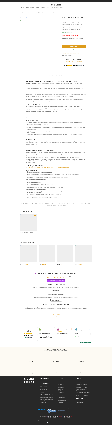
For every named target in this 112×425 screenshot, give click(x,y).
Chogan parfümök (61, 402)
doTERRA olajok (40, 203)
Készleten (43, 7)
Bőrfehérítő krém (61, 390)
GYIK (57, 420)
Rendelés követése (66, 420)
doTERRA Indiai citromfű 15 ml (63, 263)
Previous (27, 17)
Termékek (22, 7)
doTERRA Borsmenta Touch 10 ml (81, 263)
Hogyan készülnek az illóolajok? (81, 387)
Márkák (37, 7)
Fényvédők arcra (61, 387)
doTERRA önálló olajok (37, 12)
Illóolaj (60, 203)
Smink (31, 361)
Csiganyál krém (60, 389)
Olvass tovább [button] (41, 339)
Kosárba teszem (73, 46)
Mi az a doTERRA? (79, 394)
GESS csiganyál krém (43, 389)
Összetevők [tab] (54, 75)
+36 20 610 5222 (56, 314)
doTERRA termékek (43, 386)
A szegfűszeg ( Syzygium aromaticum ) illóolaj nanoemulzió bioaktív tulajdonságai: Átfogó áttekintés (48, 167)
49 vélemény (26, 335)
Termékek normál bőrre (62, 400)
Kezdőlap (22, 12)
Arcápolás (56, 361)
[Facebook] (25, 382)
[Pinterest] (33, 382)
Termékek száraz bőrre (62, 395)
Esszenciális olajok (28, 12)
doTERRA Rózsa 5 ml (43, 402)
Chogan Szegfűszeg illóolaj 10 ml (26, 232)
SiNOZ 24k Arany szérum (44, 391)
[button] (73, 65)
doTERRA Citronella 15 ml (25, 263)
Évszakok (87, 203)
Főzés (90, 203)
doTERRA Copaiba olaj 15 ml (44, 263)
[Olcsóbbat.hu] (61, 411)
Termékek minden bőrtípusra (63, 394)
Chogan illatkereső (61, 403)
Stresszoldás (56, 205)
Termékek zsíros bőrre (62, 397)
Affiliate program (79, 404)
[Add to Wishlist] (36, 232)
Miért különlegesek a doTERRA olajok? (82, 395)
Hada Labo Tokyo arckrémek (63, 385)
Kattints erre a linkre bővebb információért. (56, 277)
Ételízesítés (83, 203)
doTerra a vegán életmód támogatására (83, 392)
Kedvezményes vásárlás (44, 381)
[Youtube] (27, 382)
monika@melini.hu (57, 315)
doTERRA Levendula (43, 392)
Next (54, 17)
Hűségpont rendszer (79, 402)
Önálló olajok (68, 203)
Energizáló (79, 203)
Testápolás (81, 361)
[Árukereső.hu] (41, 410)
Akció (48, 7)
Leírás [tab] (49, 75)
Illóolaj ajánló (78, 400)
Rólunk (61, 7)
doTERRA (35, 203)
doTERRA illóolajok (61, 392)
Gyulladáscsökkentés (50, 205)
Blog (52, 7)
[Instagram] (29, 382)
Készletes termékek (61, 381)
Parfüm (56, 373)
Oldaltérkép (75, 420)
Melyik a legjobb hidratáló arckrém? (82, 382)
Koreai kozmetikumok (62, 382)
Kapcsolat (56, 7)
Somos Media (88, 420)
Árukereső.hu (41, 411)
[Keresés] (81, 7)
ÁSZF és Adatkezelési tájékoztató (46, 420)
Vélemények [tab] (61, 75)
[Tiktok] (31, 382)
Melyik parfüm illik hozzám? (81, 381)
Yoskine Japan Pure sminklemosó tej (46, 397)
